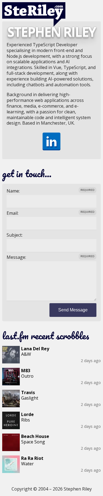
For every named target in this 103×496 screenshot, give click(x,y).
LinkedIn (51, 141)
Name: (13, 191)
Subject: (15, 235)
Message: (16, 257)
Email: (12, 213)
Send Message (73, 310)
